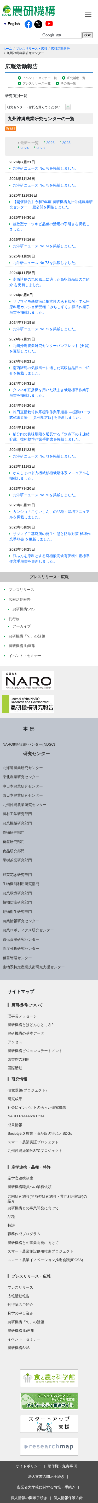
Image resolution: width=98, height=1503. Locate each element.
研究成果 (15, 1099)
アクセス (15, 1042)
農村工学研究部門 (17, 814)
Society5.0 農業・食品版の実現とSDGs (40, 1133)
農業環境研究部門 (17, 893)
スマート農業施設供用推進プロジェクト (40, 1251)
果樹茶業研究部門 (17, 860)
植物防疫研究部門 (17, 902)
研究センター (36, 753)
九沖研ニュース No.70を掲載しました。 (46, 495)
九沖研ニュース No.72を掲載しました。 (46, 329)
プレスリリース (20, 1287)
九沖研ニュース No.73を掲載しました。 (46, 263)
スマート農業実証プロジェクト (33, 1142)
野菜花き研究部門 (17, 875)
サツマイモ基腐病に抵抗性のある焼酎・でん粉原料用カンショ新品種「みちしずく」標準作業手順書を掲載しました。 (49, 306)
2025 (66, 143)
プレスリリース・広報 (31, 48)
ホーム (7, 48)
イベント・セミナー (24, 1339)
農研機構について (27, 1005)
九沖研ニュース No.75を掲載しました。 (46, 185)
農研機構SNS (19, 1348)
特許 (11, 1225)
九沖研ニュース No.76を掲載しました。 (46, 168)
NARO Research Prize (26, 1116)
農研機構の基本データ (26, 1033)
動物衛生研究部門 (17, 911)
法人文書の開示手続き (46, 1476)
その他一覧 (68, 83)
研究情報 (19, 1079)
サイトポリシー (28, 1466)
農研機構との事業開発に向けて (33, 1208)
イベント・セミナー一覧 (39, 78)
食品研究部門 (14, 851)
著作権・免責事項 (62, 1466)
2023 (40, 148)
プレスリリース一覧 (36, 83)
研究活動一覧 (76, 78)
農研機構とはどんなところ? (31, 1025)
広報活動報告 (60, 48)
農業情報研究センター (21, 921)
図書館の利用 (19, 1059)
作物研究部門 (14, 832)
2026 (50, 143)
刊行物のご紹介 (20, 1304)
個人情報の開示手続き (29, 1498)
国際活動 (15, 1068)
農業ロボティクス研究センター (28, 930)
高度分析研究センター (21, 948)
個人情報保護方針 (68, 1498)
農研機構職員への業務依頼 (29, 1187)
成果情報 (15, 1125)
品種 (11, 1217)
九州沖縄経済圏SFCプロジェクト (35, 1151)
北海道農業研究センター (23, 768)
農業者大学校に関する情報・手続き (46, 1487)
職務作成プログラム (24, 1234)
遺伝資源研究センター (21, 939)
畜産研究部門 (14, 842)
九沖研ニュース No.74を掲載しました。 (46, 246)
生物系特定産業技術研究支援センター (34, 967)
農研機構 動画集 (21, 1330)
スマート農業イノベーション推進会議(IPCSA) (45, 1260)
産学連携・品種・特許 (31, 1167)
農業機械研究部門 (17, 823)
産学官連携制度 (20, 1178)
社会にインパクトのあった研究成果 (37, 1107)
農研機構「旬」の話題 (26, 1322)
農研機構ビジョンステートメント (35, 1051)
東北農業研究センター (21, 777)
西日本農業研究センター (23, 795)
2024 (24, 148)
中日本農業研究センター (23, 786)
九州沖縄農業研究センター (25, 805)
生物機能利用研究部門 (21, 884)
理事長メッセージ (22, 1016)
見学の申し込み (20, 1313)
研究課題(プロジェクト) (27, 1090)
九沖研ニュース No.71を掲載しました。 (46, 456)
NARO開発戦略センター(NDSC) (29, 744)
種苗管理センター (17, 958)
